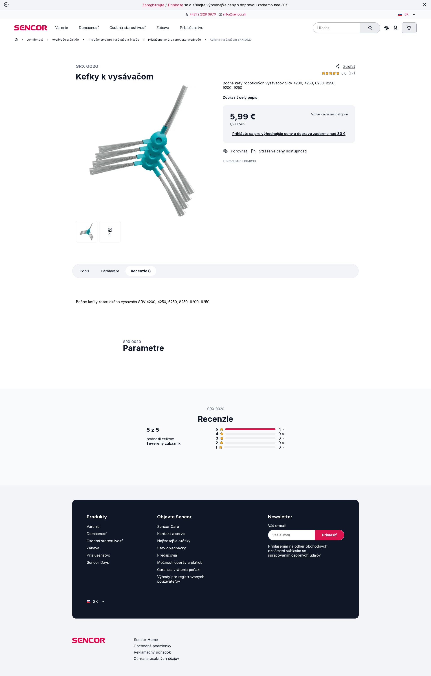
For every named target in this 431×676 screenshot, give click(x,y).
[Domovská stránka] (16, 39)
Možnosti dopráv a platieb (179, 562)
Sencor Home (146, 639)
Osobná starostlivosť (105, 541)
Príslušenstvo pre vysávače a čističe (113, 39)
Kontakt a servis (171, 533)
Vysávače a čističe (65, 39)
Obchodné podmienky (152, 646)
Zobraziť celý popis (240, 97)
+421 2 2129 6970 (203, 14)
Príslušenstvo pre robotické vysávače (174, 39)
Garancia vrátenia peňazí (178, 569)
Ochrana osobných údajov (156, 658)
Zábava (93, 548)
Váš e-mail (277, 525)
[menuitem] (61, 27)
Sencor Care (168, 526)
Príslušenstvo (98, 555)
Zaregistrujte (153, 5)
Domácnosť (35, 39)
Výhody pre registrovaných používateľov (180, 579)
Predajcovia (167, 555)
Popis (84, 271)
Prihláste (175, 5)
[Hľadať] (370, 28)
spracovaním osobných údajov (294, 555)
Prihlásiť (329, 535)
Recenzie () (141, 271)
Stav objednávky (171, 548)
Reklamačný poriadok (152, 652)
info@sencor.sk (234, 14)
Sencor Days (98, 562)
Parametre (110, 271)
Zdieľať (349, 66)
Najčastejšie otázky (173, 541)
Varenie (93, 526)
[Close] (424, 4)
